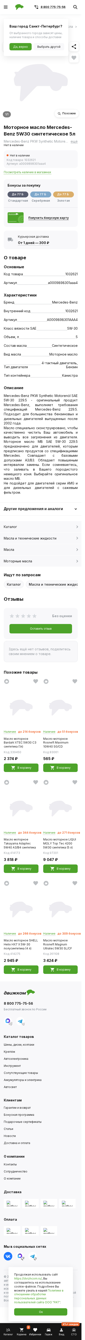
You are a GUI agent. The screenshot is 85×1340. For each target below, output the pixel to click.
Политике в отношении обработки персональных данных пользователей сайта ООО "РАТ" (39, 1296)
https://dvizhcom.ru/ (28, 1278)
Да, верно (20, 46)
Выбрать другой (48, 46)
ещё (74, 141)
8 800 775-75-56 (53, 7)
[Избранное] (74, 58)
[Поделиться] (74, 46)
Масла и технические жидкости (30, 538)
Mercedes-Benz (65, 302)
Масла (9, 550)
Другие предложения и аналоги (33, 509)
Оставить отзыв (41, 628)
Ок (41, 1312)
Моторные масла (18, 561)
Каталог (10, 527)
